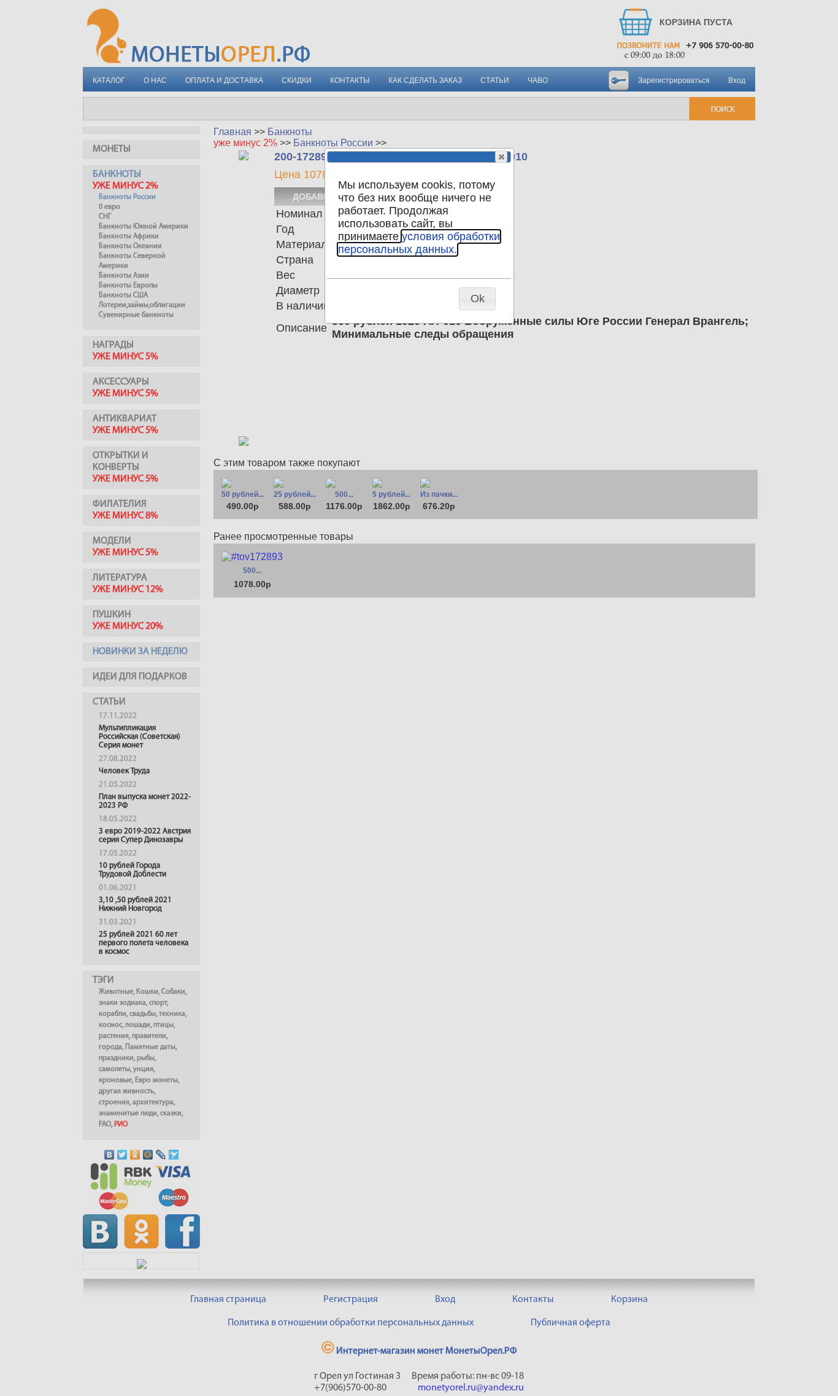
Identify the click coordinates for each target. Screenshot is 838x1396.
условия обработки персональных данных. (419, 242)
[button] (501, 156)
